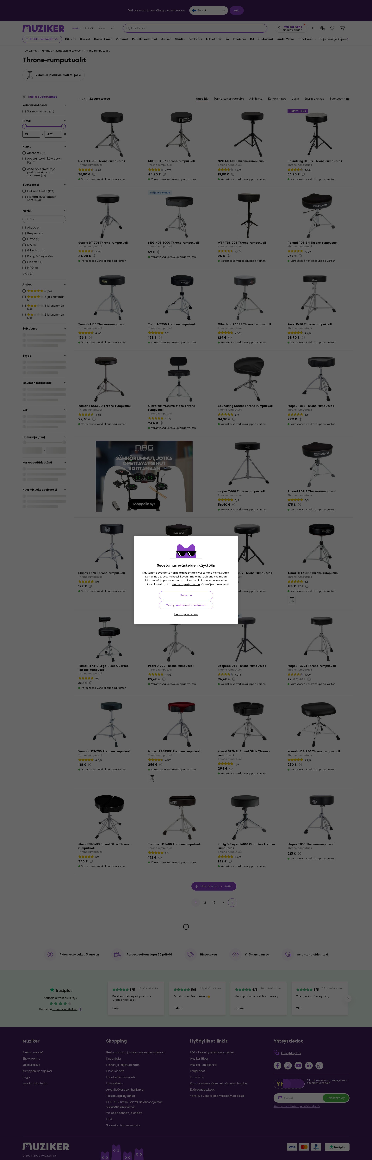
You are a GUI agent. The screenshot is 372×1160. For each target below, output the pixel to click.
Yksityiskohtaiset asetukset (186, 605)
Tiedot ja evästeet (186, 614)
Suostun (186, 595)
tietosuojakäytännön (186, 584)
